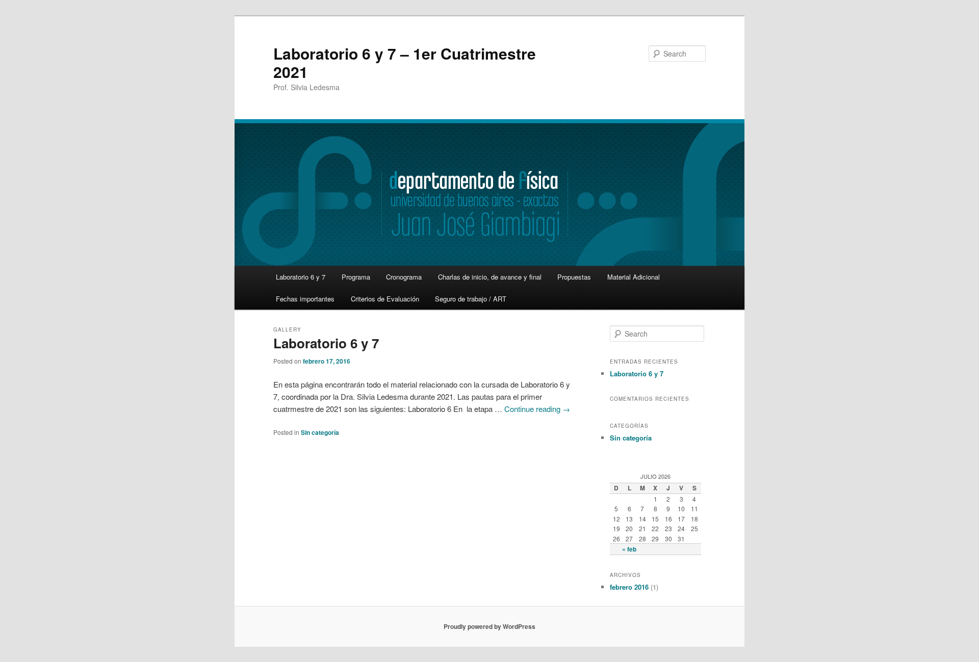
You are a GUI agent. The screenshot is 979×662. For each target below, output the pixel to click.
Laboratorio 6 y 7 (300, 277)
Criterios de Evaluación (385, 299)
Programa (356, 277)
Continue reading (537, 408)
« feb (629, 549)
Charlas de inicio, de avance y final (490, 277)
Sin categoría (320, 432)
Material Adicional (633, 277)
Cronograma (404, 277)
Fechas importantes (305, 299)
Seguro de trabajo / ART (470, 299)
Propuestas (574, 277)
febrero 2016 (629, 587)
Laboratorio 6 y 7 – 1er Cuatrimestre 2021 (404, 62)
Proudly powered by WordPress (489, 626)
